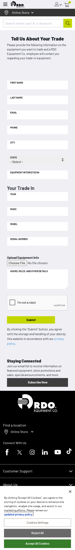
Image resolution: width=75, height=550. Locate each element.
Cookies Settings (37, 522)
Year (13, 194)
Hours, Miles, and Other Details (29, 271)
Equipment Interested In (24, 172)
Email (13, 112)
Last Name (16, 97)
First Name (16, 82)
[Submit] (67, 23)
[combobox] (37, 23)
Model (14, 224)
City (12, 142)
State (13, 157)
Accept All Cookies (37, 543)
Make (13, 209)
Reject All (37, 533)
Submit (31, 320)
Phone (14, 127)
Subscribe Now (37, 382)
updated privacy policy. (18, 514)
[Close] (70, 491)
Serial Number (19, 239)
